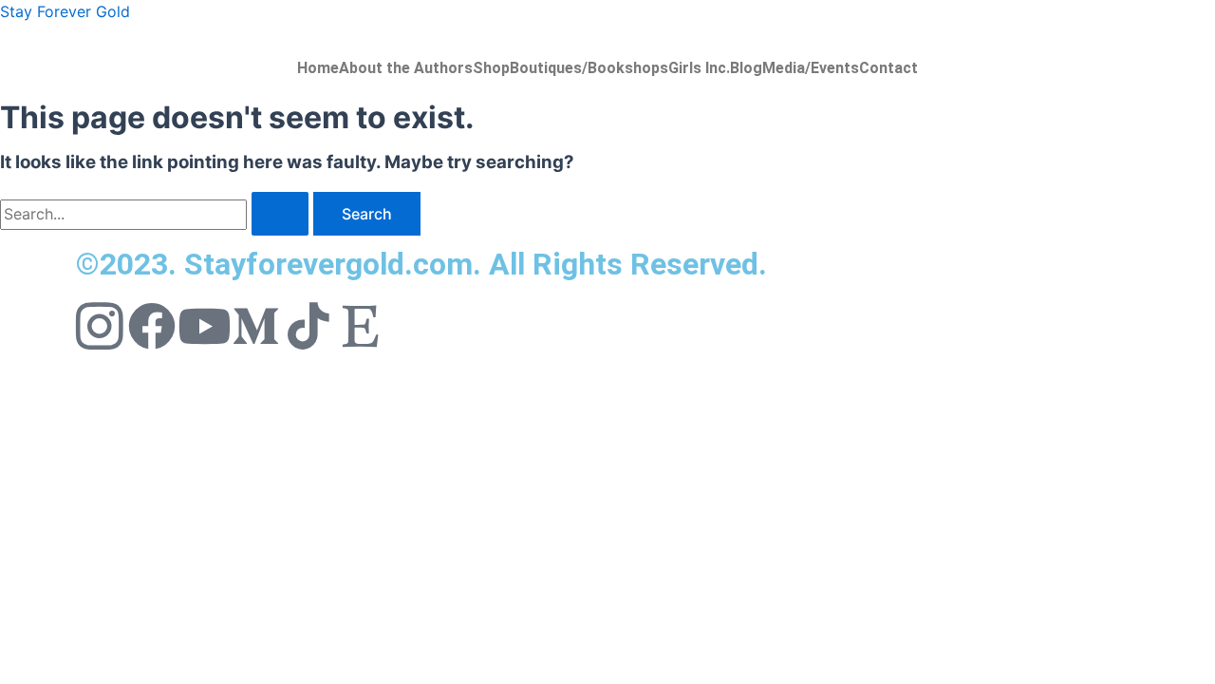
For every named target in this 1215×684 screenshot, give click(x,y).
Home (318, 68)
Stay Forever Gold (65, 11)
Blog (746, 68)
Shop (491, 68)
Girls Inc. (699, 68)
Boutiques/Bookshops (589, 68)
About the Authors (406, 68)
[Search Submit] (280, 214)
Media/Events (810, 68)
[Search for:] (156, 213)
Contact (888, 68)
